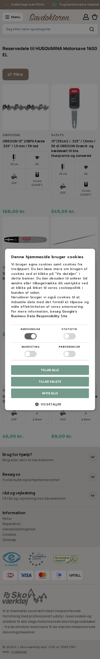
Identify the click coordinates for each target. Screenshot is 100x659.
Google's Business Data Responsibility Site (44, 314)
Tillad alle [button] (50, 370)
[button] (50, 406)
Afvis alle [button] (50, 393)
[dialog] (50, 329)
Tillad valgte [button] (50, 382)
